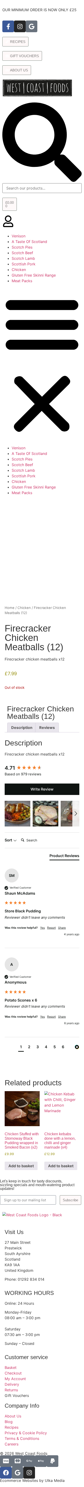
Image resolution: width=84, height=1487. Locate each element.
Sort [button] (9, 840)
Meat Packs (22, 280)
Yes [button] (42, 927)
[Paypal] (52, 1461)
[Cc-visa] (6, 1461)
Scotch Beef (22, 252)
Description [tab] (21, 727)
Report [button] (51, 927)
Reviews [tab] (47, 727)
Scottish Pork (23, 264)
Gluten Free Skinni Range (34, 275)
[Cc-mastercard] (17, 1461)
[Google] (31, 26)
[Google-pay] (29, 1461)
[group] (42, 768)
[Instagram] (20, 26)
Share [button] (62, 927)
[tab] (64, 856)
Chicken (19, 269)
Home (9, 608)
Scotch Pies (22, 247)
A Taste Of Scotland (29, 241)
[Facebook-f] (8, 26)
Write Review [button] (42, 789)
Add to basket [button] (21, 1166)
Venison (18, 236)
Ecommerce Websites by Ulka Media (32, 1480)
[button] (42, 364)
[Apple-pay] (41, 1461)
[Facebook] (6, 1473)
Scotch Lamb (23, 258)
